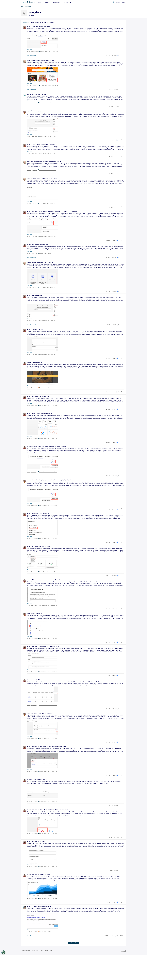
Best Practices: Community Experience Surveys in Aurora (44, 161)
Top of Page (35, 950)
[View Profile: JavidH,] (24, 95)
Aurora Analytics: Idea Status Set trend (38, 874)
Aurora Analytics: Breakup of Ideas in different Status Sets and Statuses (48, 810)
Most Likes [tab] (43, 22)
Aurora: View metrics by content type (38, 513)
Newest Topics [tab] (35, 22)
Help (51, 950)
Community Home (25, 950)
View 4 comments (31, 55)
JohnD (28, 931)
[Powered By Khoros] (122, 951)
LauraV (29, 85)
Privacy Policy (44, 950)
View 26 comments (32, 935)
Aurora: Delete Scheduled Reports (37, 779)
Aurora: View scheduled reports (36, 680)
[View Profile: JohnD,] (24, 907)
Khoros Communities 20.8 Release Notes (39, 906)
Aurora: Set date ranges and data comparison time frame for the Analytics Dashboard (52, 211)
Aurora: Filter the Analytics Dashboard (38, 26)
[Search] (113, 2)
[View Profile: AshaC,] (24, 27)
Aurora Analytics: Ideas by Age (36, 841)
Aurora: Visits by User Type (35, 613)
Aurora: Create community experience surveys (40, 60)
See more (29, 49)
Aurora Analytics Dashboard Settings (38, 396)
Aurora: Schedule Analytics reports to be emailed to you (43, 646)
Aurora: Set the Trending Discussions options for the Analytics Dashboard (49, 480)
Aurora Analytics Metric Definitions (37, 244)
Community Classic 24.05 (34, 362)
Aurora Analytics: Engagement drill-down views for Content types (46, 746)
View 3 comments (31, 89)
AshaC (28, 51)
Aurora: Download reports (35, 329)
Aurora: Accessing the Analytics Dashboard (40, 413)
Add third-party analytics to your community (40, 262)
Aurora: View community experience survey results (42, 178)
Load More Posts (73, 942)
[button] (122, 56)
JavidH (29, 103)
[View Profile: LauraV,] (24, 61)
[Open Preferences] (3, 952)
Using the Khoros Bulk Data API (36, 94)
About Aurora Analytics (34, 111)
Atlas (22, 6)
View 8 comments (31, 392)
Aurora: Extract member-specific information (40, 713)
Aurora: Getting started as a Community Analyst (41, 144)
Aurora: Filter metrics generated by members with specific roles (45, 580)
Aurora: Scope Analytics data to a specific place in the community (46, 446)
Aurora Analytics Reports (34, 295)
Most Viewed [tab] (50, 22)
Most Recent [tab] (26, 22)
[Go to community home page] (28, 2)
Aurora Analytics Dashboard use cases (38, 546)
